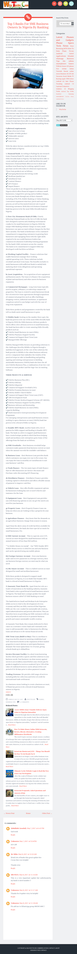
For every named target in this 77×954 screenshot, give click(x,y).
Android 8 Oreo (60, 99)
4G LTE (69, 74)
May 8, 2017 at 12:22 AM (27, 854)
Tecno (71, 51)
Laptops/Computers (62, 86)
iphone (71, 66)
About (57, 948)
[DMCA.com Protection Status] (62, 126)
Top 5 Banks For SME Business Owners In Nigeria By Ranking (28, 25)
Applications (61, 56)
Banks (41, 699)
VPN (67, 79)
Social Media (67, 76)
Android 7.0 (69, 84)
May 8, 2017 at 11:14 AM (28, 875)
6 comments (24, 702)
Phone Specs (65, 42)
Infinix (72, 69)
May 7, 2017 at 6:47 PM (35, 828)
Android (59, 53)
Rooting (58, 79)
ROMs (72, 91)
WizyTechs (31, 699)
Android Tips (65, 91)
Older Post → (47, 813)
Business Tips (11, 702)
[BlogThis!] (8, 695)
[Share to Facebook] (12, 695)
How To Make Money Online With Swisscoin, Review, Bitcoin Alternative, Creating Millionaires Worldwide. (30, 731)
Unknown (15, 841)
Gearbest (58, 94)
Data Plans (61, 51)
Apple (64, 79)
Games (71, 63)
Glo (64, 61)
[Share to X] (10, 695)
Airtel (71, 53)
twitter (71, 79)
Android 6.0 (60, 81)
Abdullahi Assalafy (18, 828)
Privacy (44, 950)
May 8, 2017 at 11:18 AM (28, 903)
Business (63, 74)
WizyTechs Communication (38, 948)
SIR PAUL (15, 875)
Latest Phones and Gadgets (65, 38)
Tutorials (59, 71)
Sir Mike (14, 854)
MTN (66, 48)
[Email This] (7, 695)
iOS (68, 66)
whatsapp (59, 58)
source (8, 692)
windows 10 (61, 89)
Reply (13, 835)
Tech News (62, 45)
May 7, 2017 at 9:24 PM (28, 841)
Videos (58, 66)
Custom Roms (69, 96)
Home (28, 813)
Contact (52, 948)
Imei (67, 81)
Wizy (39, 950)
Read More (12, 725)
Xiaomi (66, 71)
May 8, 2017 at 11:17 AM (28, 890)
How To (71, 48)
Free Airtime (61, 69)
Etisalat (71, 56)
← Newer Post (9, 813)
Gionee (64, 66)
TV (73, 76)
